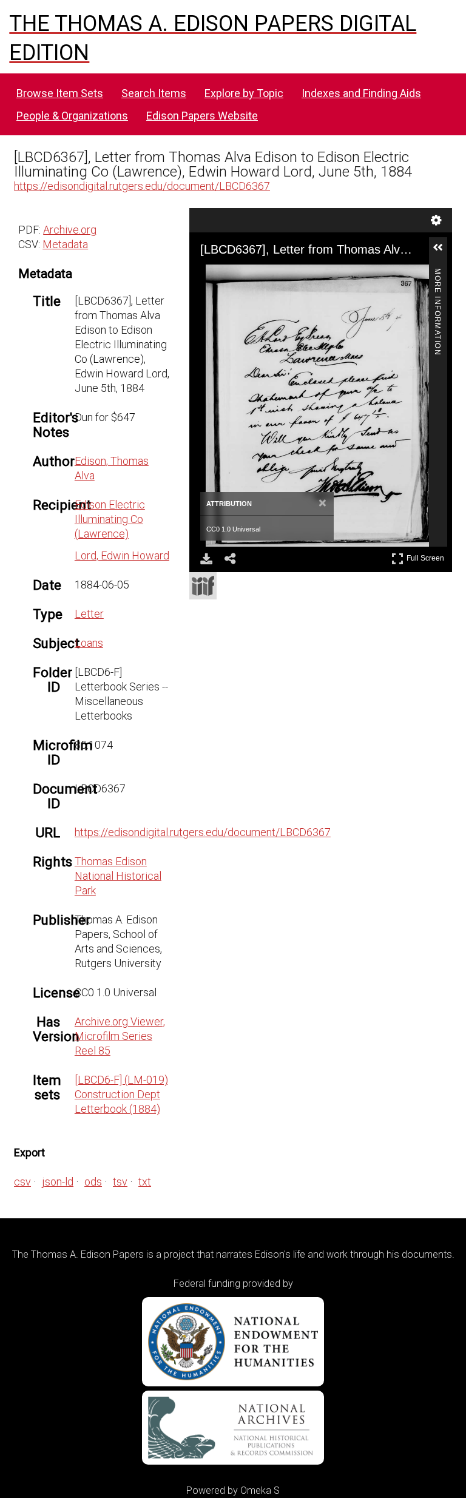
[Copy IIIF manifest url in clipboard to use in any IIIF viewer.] (203, 585)
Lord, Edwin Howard (122, 555)
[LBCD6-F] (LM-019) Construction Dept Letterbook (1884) (121, 1094)
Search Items (153, 93)
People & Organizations (72, 115)
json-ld (57, 1181)
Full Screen (427, 556)
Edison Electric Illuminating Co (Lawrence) (110, 519)
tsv (120, 1181)
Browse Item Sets (59, 93)
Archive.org (69, 229)
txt (144, 1181)
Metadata (65, 244)
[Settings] (436, 220)
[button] (443, 252)
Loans (89, 642)
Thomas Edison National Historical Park (118, 876)
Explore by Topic (243, 93)
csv (22, 1181)
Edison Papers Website (202, 115)
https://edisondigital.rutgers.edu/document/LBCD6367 (142, 186)
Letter (89, 613)
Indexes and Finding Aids (361, 93)
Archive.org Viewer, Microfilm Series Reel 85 (120, 1036)
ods (93, 1181)
